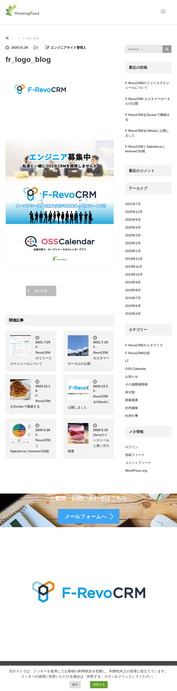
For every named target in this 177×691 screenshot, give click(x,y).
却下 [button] (75, 684)
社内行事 (131, 416)
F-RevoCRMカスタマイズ (144, 345)
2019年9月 (133, 282)
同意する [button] (99, 684)
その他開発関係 (136, 384)
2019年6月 (133, 306)
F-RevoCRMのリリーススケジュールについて (147, 85)
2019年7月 (133, 298)
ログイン (131, 447)
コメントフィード (138, 463)
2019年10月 (134, 274)
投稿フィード (135, 455)
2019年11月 (133, 266)
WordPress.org (136, 470)
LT (127, 361)
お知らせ (131, 376)
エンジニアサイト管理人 (68, 47)
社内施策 (131, 408)
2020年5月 (133, 219)
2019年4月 (133, 313)
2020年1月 (133, 251)
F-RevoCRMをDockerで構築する (147, 117)
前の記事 (41, 291)
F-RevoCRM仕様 (137, 353)
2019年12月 (134, 259)
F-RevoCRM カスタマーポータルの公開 (147, 101)
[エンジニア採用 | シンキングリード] (23, 9)
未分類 (130, 392)
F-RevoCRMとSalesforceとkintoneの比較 (145, 149)
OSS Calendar (135, 368)
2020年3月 (133, 235)
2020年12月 (134, 212)
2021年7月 (133, 204)
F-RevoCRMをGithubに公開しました (147, 133)
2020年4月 (133, 227)
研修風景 (131, 400)
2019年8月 (133, 290)
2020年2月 (133, 243)
